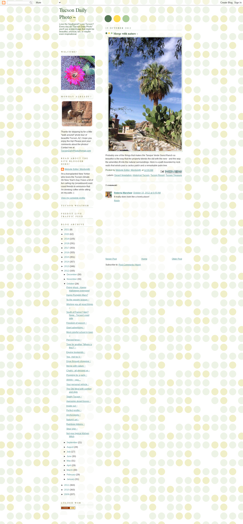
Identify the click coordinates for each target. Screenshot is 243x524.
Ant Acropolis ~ (73, 415)
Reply (117, 200)
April (69, 465)
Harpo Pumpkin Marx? (77, 295)
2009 (67, 494)
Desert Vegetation (123, 175)
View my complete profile (73, 198)
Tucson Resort (157, 175)
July (69, 451)
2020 (67, 234)
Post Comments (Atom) (130, 265)
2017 (67, 248)
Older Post (177, 259)
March (70, 470)
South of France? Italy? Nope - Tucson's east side (77, 315)
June (69, 456)
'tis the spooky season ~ (77, 299)
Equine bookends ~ (75, 352)
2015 (67, 257)
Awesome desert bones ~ (78, 401)
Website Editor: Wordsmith (77, 169)
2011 (67, 485)
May (69, 461)
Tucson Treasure (174, 175)
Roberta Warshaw (123, 193)
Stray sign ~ (72, 429)
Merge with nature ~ (76, 366)
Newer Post (111, 259)
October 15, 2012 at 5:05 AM (147, 193)
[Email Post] (162, 171)
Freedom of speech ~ (76, 323)
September (72, 442)
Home (144, 259)
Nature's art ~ (72, 419)
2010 (67, 489)
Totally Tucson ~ (74, 396)
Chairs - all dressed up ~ (78, 370)
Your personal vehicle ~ (77, 384)
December (72, 274)
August (70, 447)
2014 (67, 261)
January (71, 479)
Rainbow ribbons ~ (75, 424)
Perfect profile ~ (73, 410)
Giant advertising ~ (75, 327)
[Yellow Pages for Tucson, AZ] (68, 508)
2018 (67, 243)
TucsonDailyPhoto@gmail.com (76, 151)
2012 (67, 271)
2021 (67, 229)
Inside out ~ (72, 406)
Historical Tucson (141, 175)
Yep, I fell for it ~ (73, 357)
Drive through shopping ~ (78, 361)
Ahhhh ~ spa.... (73, 380)
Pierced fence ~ (73, 340)
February (71, 474)
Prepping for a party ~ (76, 375)
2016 (67, 252)
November (72, 279)
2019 (67, 239)
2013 (67, 266)
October (71, 284)
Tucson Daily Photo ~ (73, 13)
